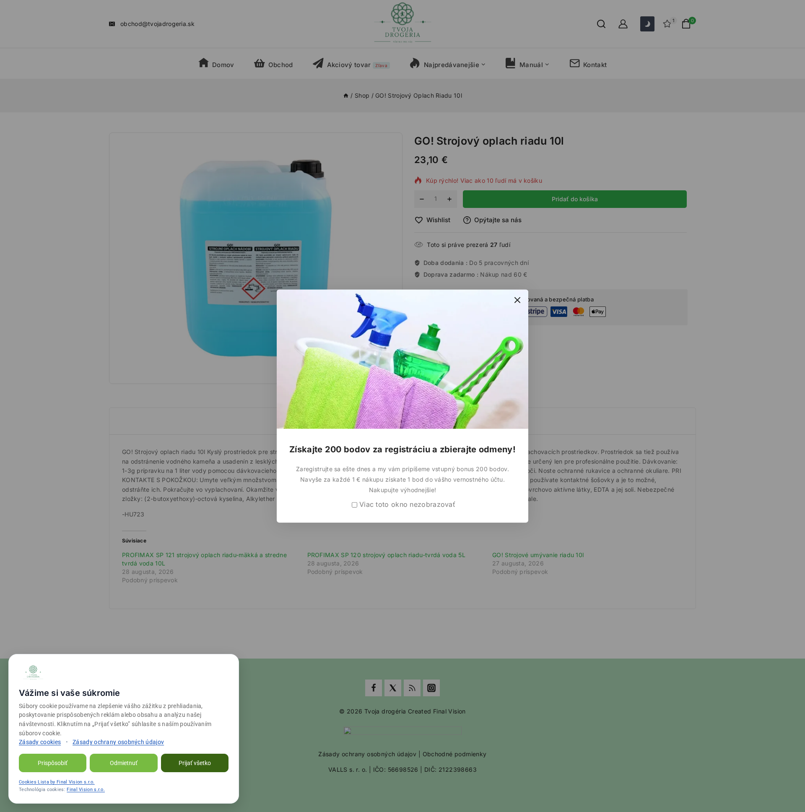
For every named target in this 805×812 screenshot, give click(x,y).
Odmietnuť (124, 763)
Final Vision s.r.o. (86, 789)
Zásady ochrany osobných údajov (118, 742)
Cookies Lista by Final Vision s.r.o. (57, 782)
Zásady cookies (40, 742)
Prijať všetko (195, 763)
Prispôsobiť (53, 763)
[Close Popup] (517, 299)
